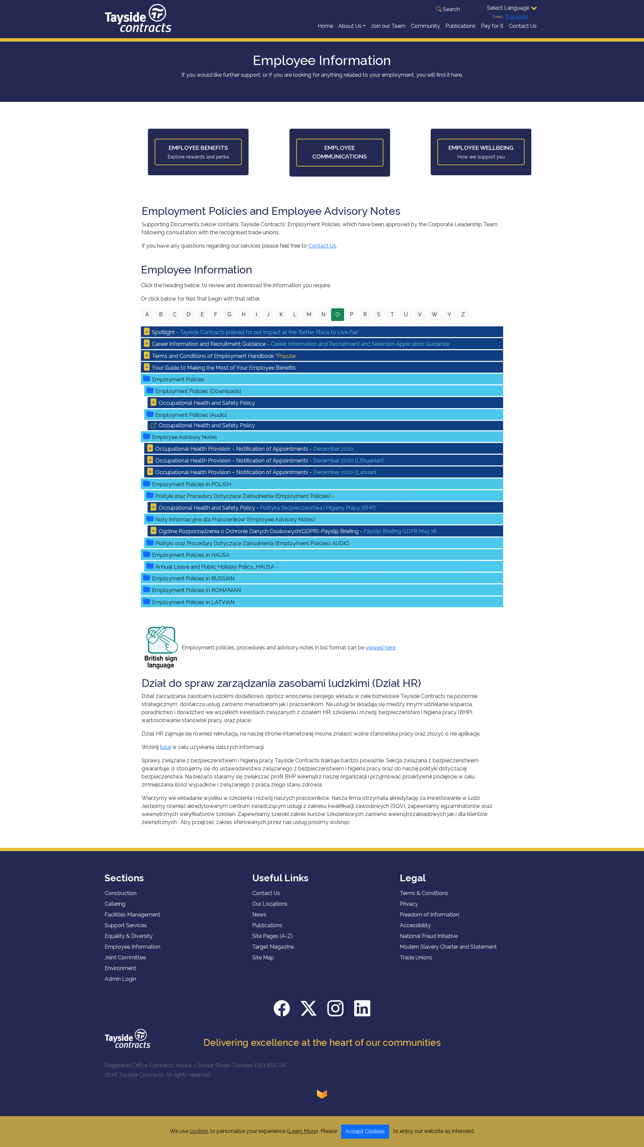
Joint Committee (125, 957)
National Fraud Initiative (429, 936)
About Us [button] (350, 26)
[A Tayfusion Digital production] (322, 1094)
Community (425, 26)
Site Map (263, 957)
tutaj (165, 747)
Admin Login (120, 979)
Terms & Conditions (424, 893)
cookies (199, 1131)
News (259, 914)
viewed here (380, 647)
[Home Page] (128, 1038)
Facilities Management (132, 914)
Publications (460, 26)
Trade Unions (416, 957)
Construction (121, 893)
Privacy (409, 904)
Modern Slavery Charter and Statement (448, 947)
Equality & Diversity (129, 936)
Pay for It (492, 26)
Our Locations (269, 904)
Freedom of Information (429, 914)
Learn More (302, 1131)
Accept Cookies (365, 1131)
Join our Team (388, 26)
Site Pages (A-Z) (272, 936)
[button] (448, 9)
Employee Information (132, 947)
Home (325, 26)
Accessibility (415, 925)
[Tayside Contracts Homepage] (138, 17)
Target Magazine (273, 947)
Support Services (126, 925)
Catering (115, 904)
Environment (120, 968)
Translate (516, 16)
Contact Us (523, 26)
